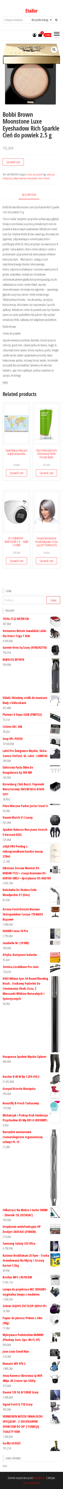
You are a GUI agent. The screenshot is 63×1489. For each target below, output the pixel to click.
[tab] (32, 194)
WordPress (40, 1478)
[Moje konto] (34, 34)
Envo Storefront (31, 1483)
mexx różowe (44, 178)
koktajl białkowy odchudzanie (25, 178)
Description (29, 195)
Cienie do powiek (34, 174)
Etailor (31, 10)
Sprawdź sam (13, 162)
